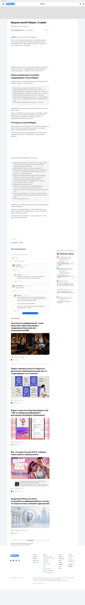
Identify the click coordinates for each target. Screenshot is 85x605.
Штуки (44, 567)
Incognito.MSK (19, 286)
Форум (60, 562)
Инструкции (71, 556)
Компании (61, 564)
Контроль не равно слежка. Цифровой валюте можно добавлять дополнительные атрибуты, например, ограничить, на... (65, 271)
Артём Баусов (15, 359)
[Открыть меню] (3, 4)
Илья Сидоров (15, 444)
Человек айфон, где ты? (65, 289)
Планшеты (45, 561)
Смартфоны (46, 560)
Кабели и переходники (48, 570)
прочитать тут (29, 118)
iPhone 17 (35, 558)
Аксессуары (61, 558)
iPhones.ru (36, 583)
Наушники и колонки (47, 556)
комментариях (21, 261)
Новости (20, 242)
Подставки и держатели (48, 572)
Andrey (19, 295)
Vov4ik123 (18, 265)
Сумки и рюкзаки (47, 568)
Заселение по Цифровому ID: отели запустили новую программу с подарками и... (65, 292)
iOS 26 (34, 554)
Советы (70, 554)
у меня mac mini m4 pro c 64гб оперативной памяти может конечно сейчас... (65, 298)
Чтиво (60, 566)
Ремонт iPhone (71, 561)
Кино (60, 568)
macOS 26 (35, 556)
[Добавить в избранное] (44, 30)
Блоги (60, 560)
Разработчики (71, 560)
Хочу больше (30, 540)
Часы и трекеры (46, 563)
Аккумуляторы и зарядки (49, 558)
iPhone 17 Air (36, 562)
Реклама (70, 566)
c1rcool (19, 274)
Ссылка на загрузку (21, 37)
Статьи (60, 554)
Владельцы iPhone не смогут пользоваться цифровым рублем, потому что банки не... (65, 264)
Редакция (70, 564)
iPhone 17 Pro (36, 560)
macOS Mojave (14, 242)
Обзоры (45, 554)
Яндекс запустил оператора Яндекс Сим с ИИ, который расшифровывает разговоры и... (65, 285)
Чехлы (44, 565)
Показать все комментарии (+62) (30, 313)
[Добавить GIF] (16, 258)
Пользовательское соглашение (16, 577)
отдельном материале (17, 206)
